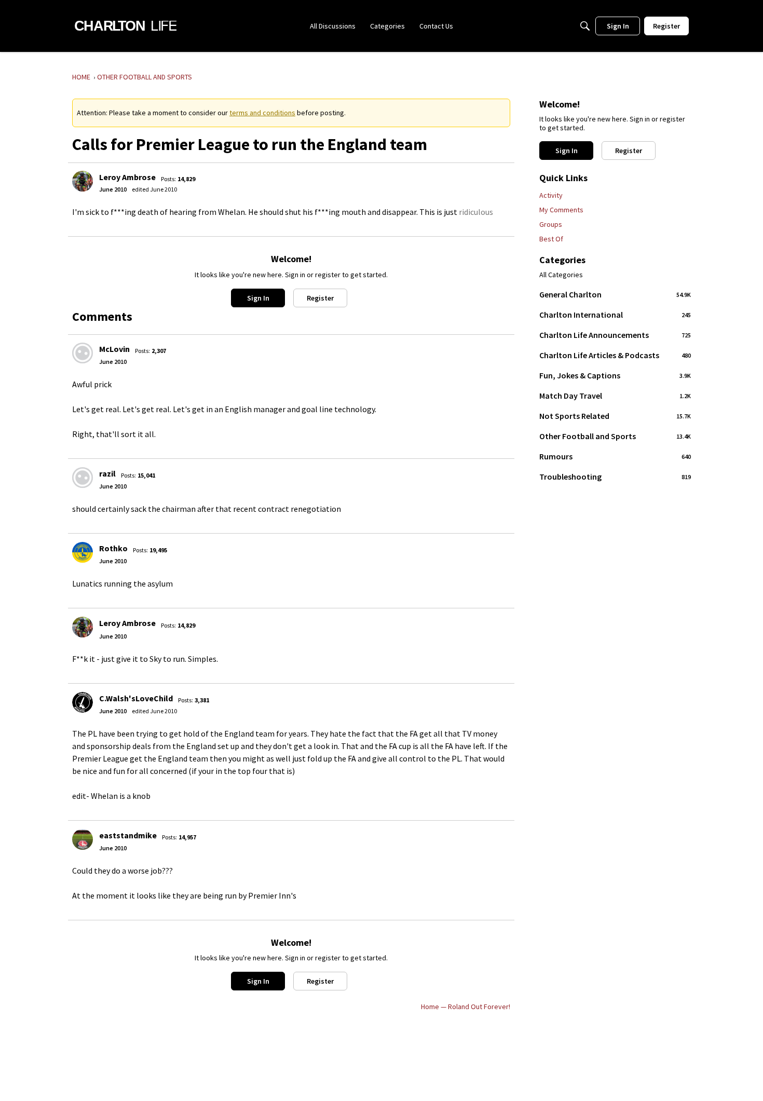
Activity (551, 195)
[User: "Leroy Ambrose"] (82, 181)
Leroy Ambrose (127, 177)
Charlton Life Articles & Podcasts (615, 355)
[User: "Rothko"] (82, 552)
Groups (550, 224)
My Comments (561, 209)
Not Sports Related (615, 416)
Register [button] (320, 298)
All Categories (561, 274)
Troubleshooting (615, 476)
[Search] (585, 26)
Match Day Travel (615, 395)
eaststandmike (128, 835)
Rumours (615, 456)
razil (107, 473)
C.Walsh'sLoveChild (136, 698)
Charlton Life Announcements (615, 335)
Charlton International (615, 314)
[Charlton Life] (125, 26)
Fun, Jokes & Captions (615, 375)
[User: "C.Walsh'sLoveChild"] (82, 702)
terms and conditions (262, 112)
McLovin (114, 349)
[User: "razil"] (82, 477)
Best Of (551, 238)
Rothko (113, 548)
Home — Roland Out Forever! (465, 1006)
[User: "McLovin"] (82, 353)
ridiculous (476, 212)
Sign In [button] (258, 298)
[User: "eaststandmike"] (82, 839)
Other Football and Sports (615, 436)
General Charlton (615, 294)
